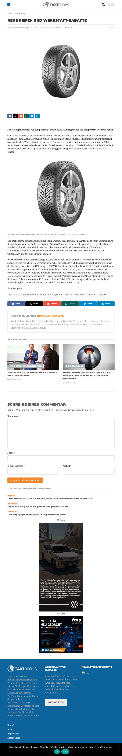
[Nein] (118, 749)
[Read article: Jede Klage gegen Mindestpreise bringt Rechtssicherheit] (33, 357)
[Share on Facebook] (9, 116)
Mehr (65, 751)
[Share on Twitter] (15, 116)
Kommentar (14, 416)
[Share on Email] (20, 116)
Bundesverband (74, 366)
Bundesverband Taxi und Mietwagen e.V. (42, 294)
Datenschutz (13, 737)
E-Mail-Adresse (16, 465)
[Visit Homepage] (56, 4)
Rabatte (91, 294)
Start (9, 13)
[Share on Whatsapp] (26, 116)
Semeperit (103, 294)
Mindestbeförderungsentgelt (26, 366)
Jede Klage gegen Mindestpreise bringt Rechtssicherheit (36, 515)
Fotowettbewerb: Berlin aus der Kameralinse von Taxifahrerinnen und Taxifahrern (49, 499)
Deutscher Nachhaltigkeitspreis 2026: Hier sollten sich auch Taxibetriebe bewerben (87, 375)
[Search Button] (103, 4)
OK (57, 751)
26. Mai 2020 (39, 27)
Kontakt (11, 725)
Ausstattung (19, 13)
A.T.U (16, 294)
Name (11, 452)
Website (67, 466)
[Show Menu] (8, 4)
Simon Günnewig (19, 27)
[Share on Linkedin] (37, 116)
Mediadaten (56, 702)
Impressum (13, 733)
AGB (9, 729)
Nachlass (79, 294)
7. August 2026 (70, 382)
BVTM (69, 294)
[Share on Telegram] (31, 116)
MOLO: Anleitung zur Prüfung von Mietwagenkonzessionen (37, 507)
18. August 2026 (15, 379)
